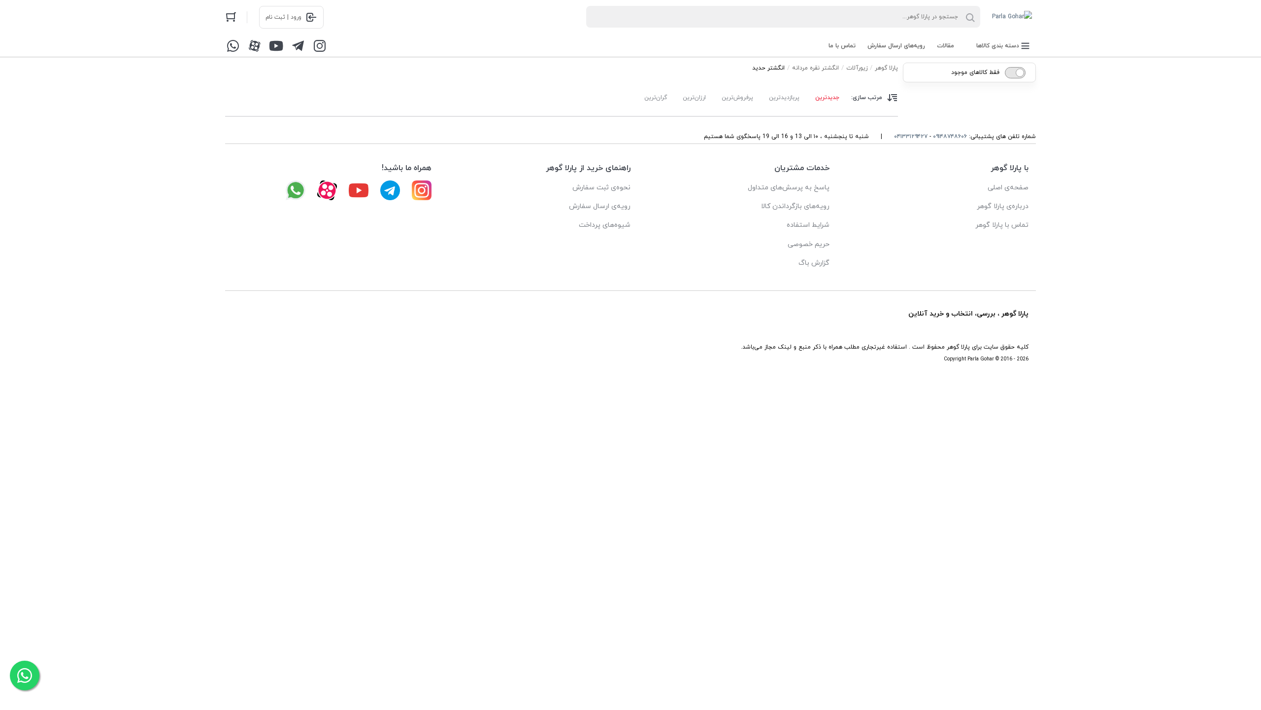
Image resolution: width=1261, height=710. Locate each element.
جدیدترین (827, 98)
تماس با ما (842, 46)
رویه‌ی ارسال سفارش (599, 206)
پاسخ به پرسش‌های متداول (789, 187)
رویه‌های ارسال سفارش (896, 46)
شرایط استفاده (808, 225)
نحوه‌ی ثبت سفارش (601, 187)
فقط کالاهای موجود (975, 72)
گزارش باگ (814, 263)
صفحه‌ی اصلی (1008, 187)
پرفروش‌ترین (737, 98)
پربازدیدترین (784, 98)
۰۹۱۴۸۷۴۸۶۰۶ (950, 137)
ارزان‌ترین (694, 98)
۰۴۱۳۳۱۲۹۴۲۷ (911, 137)
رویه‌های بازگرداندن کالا (795, 206)
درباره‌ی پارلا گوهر (1003, 206)
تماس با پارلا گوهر (1002, 225)
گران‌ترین (655, 98)
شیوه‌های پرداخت (604, 225)
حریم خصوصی (809, 244)
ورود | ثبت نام (283, 17)
